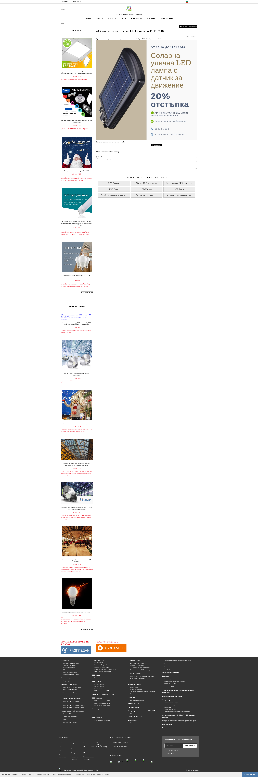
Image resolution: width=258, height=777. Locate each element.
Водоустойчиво (134, 687)
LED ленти (96, 675)
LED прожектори (134, 660)
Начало (88, 18)
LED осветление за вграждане (71, 698)
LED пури (64, 719)
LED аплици (132, 697)
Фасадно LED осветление (70, 716)
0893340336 (77, 1)
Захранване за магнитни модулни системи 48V (143, 691)
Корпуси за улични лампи (70, 689)
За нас (123, 18)
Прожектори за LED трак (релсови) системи (142, 676)
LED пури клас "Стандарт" (70, 722)
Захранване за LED (134, 684)
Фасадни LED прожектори (137, 665)
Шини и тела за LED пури (101, 667)
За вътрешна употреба (136, 689)
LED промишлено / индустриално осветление (72, 694)
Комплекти (165, 676)
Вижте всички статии (188, 27)
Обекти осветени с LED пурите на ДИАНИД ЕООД (102, 745)
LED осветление (64, 743)
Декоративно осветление (170, 672)
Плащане (74, 753)
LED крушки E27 (99, 684)
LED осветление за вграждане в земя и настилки (73, 702)
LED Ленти (179, 189)
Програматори (167, 724)
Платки (166, 666)
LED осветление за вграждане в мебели (74, 705)
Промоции (112, 18)
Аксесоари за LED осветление (172, 687)
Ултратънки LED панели (69, 665)
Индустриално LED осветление (179, 183)
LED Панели (113, 183)
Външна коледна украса (170, 705)
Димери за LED (133, 703)
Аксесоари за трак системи (137, 678)
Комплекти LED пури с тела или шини (105, 669)
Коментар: (100, 156)
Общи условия (88, 743)
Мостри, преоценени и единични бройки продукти (179, 720)
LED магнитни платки (136, 716)
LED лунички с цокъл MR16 (102, 705)
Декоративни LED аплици (137, 700)
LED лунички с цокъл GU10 (102, 701)
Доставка (74, 749)
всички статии (87, 292)
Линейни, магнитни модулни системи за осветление (106, 710)
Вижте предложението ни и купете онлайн (110, 142)
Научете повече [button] (102, 774)
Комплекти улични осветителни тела (174, 679)
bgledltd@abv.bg (123, 742)
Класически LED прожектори (138, 663)
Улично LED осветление (146, 183)
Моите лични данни (192, 770)
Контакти (151, 18)
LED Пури (113, 189)
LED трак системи (134, 673)
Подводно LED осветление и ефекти (73, 714)
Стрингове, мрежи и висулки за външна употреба (177, 711)
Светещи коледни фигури (171, 702)
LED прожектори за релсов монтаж (139, 667)
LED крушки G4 (99, 688)
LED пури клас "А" (99, 662)
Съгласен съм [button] (249, 774)
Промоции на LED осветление (172, 696)
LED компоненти (167, 664)
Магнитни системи (135, 680)
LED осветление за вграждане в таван (73, 707)
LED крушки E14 (99, 686)
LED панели (65, 660)
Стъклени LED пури (100, 660)
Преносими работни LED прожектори (140, 670)
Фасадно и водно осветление (179, 195)
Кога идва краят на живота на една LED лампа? (76, 612)
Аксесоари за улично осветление (72, 687)
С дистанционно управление (102, 720)
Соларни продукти (67, 678)
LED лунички (97, 698)
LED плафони (97, 717)
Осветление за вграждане (146, 195)
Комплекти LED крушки (170, 683)
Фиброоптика (132, 720)
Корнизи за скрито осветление (102, 678)
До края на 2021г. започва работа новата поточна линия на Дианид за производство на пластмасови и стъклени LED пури (76, 223)
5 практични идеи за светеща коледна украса (76, 423)
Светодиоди (167, 669)
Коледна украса (167, 700)
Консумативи (167, 707)
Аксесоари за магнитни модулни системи (105, 714)
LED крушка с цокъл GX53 (102, 691)
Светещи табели (133, 707)
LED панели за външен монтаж (71, 670)
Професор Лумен (166, 18)
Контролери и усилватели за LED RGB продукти (141, 712)
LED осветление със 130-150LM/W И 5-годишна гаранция (178, 716)
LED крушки (96, 681)
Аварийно (132, 693)
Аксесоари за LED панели (70, 672)
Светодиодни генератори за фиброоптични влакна (177, 660)
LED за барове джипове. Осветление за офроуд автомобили (178, 691)
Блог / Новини (136, 18)
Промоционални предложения (71, 674)
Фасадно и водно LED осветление (72, 711)
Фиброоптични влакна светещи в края (140, 723)
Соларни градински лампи (70, 680)
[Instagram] (196, 2)
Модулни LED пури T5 (100, 665)
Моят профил (87, 753)
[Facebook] (193, 2)
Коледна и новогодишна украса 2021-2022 (76, 171)
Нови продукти (167, 728)
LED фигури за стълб (170, 709)
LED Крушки (146, 189)
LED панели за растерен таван (71, 663)
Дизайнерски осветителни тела (114, 195)
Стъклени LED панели (69, 667)
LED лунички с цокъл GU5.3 (102, 703)
